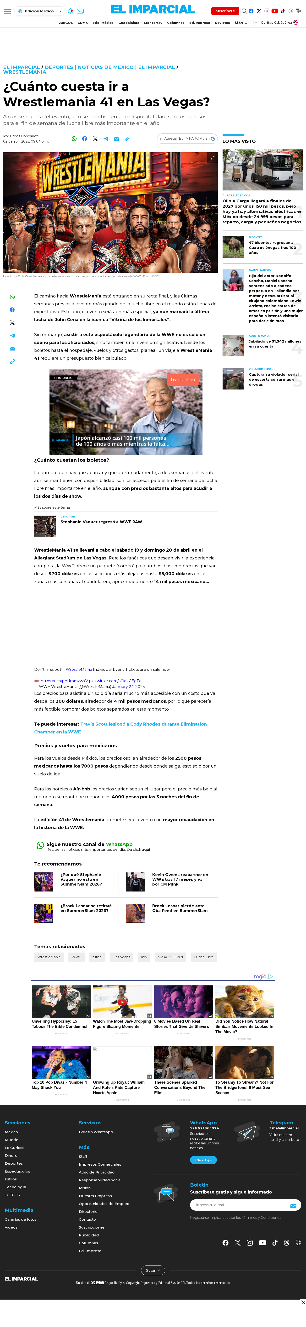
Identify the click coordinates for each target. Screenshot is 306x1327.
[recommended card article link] (45, 526)
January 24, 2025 (128, 686)
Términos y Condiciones (261, 1217)
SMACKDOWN (170, 957)
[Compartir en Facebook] (84, 138)
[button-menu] (7, 11)
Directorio (88, 1211)
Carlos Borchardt (24, 136)
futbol (97, 957)
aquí (146, 849)
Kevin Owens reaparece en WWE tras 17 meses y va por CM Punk (180, 879)
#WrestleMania (77, 669)
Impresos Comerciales (100, 1164)
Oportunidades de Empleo (104, 1203)
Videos (11, 1227)
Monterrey (153, 23)
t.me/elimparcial (284, 1128)
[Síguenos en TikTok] (283, 10)
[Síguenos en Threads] (291, 10)
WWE (76, 957)
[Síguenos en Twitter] (259, 10)
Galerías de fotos (20, 1219)
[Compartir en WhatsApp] (74, 138)
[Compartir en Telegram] (105, 138)
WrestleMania (24, 72)
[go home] (21, 1278)
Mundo (11, 1139)
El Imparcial (21, 67)
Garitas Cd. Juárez (276, 22)
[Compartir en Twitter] (95, 138)
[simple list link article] (263, 172)
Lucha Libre (204, 957)
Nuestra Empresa (95, 1196)
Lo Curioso (15, 1147)
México (11, 1132)
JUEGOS (66, 23)
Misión (85, 1188)
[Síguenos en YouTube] (275, 10)
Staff (83, 1156)
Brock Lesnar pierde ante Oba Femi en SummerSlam (180, 908)
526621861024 (204, 1128)
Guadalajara (128, 23)
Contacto (87, 1219)
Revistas (222, 23)
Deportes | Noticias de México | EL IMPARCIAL (110, 67)
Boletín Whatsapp (96, 1132)
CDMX (83, 23)
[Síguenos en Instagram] (267, 10)
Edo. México (103, 23)
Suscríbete (225, 11)
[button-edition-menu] (257, 22)
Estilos (11, 1179)
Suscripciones (92, 1227)
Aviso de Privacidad (97, 1172)
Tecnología (15, 1187)
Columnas (176, 23)
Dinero (11, 1155)
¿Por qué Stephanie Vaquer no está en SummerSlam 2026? (81, 879)
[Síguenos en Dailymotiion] (298, 1242)
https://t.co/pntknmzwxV (64, 681)
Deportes (14, 1163)
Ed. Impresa (199, 23)
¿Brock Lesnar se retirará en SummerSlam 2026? (86, 908)
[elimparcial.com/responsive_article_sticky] (303, 1302)
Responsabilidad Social (100, 1180)
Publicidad (89, 1235)
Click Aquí (203, 1160)
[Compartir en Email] (116, 138)
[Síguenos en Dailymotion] (298, 10)
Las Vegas (121, 957)
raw (144, 957)
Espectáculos (17, 1171)
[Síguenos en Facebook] (251, 10)
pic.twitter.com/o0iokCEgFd (115, 681)
